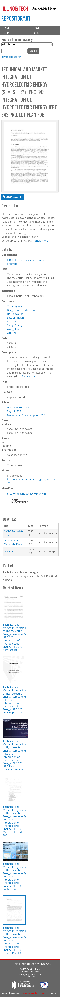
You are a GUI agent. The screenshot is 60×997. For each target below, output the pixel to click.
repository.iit (15, 18)
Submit (7, 33)
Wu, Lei (11, 332)
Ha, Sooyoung (15, 314)
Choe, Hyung (14, 306)
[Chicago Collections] (23, 987)
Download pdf (14, 197)
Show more (41, 240)
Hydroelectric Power (19, 407)
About (37, 33)
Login (37, 28)
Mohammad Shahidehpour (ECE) (26, 415)
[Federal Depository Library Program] (44, 987)
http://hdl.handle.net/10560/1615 (26, 493)
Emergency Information (33, 993)
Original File (11, 551)
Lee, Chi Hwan (15, 317)
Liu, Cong (12, 321)
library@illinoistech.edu (11, 993)
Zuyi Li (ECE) (14, 411)
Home (6, 28)
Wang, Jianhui (15, 329)
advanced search (11, 56)
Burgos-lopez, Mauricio (21, 310)
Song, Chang (14, 325)
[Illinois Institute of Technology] (30, 964)
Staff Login (54, 993)
